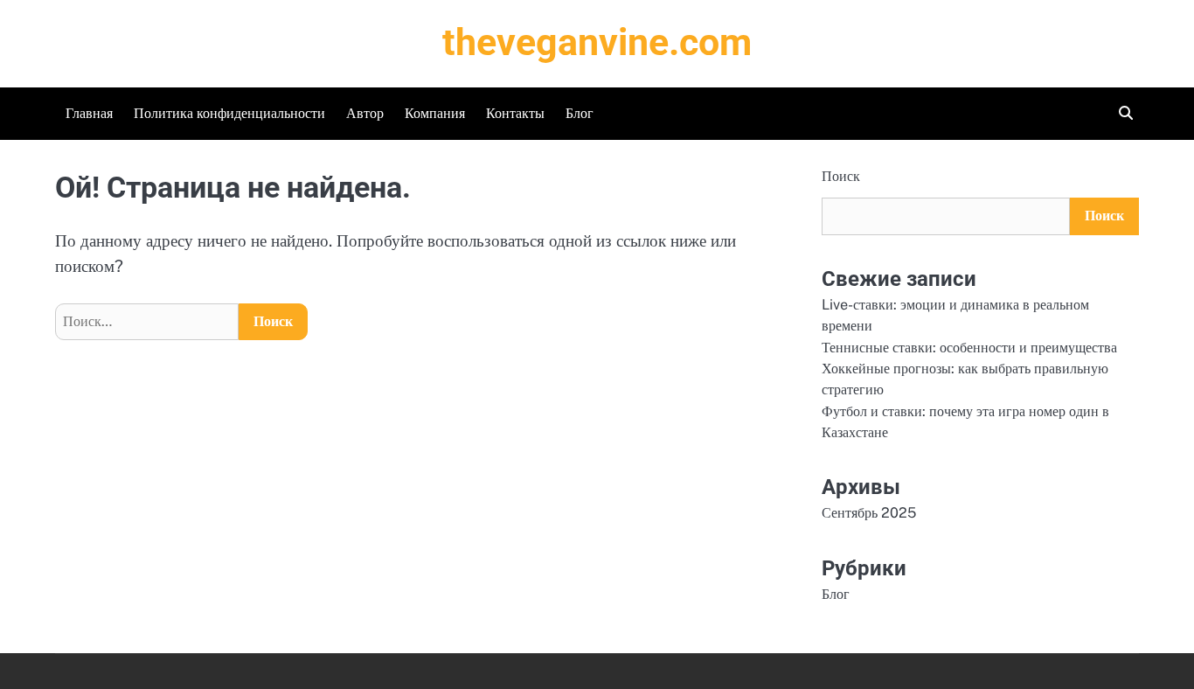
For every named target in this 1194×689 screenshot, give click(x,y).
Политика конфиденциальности (229, 113)
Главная (89, 113)
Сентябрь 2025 (869, 513)
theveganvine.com (597, 42)
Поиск (841, 176)
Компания (435, 113)
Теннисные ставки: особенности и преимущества (969, 347)
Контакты (515, 113)
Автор (365, 113)
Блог (580, 113)
